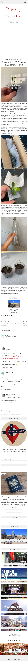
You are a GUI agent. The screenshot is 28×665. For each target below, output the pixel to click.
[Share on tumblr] (11, 315)
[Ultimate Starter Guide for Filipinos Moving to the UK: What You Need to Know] (14, 304)
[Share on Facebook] (6, 315)
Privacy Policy (19, 663)
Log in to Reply (7, 343)
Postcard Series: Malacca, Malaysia (21, 323)
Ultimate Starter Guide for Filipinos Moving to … (14, 311)
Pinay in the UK (18, 59)
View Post (14, 511)
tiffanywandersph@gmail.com (9, 402)
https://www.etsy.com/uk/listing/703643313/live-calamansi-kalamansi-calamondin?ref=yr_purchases (14, 358)
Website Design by (14, 659)
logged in (9, 414)
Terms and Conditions (10, 663)
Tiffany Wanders (14, 13)
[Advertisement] (14, 40)
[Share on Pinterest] (10, 315)
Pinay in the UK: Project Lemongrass (6, 323)
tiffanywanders (11, 348)
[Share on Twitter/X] (8, 315)
